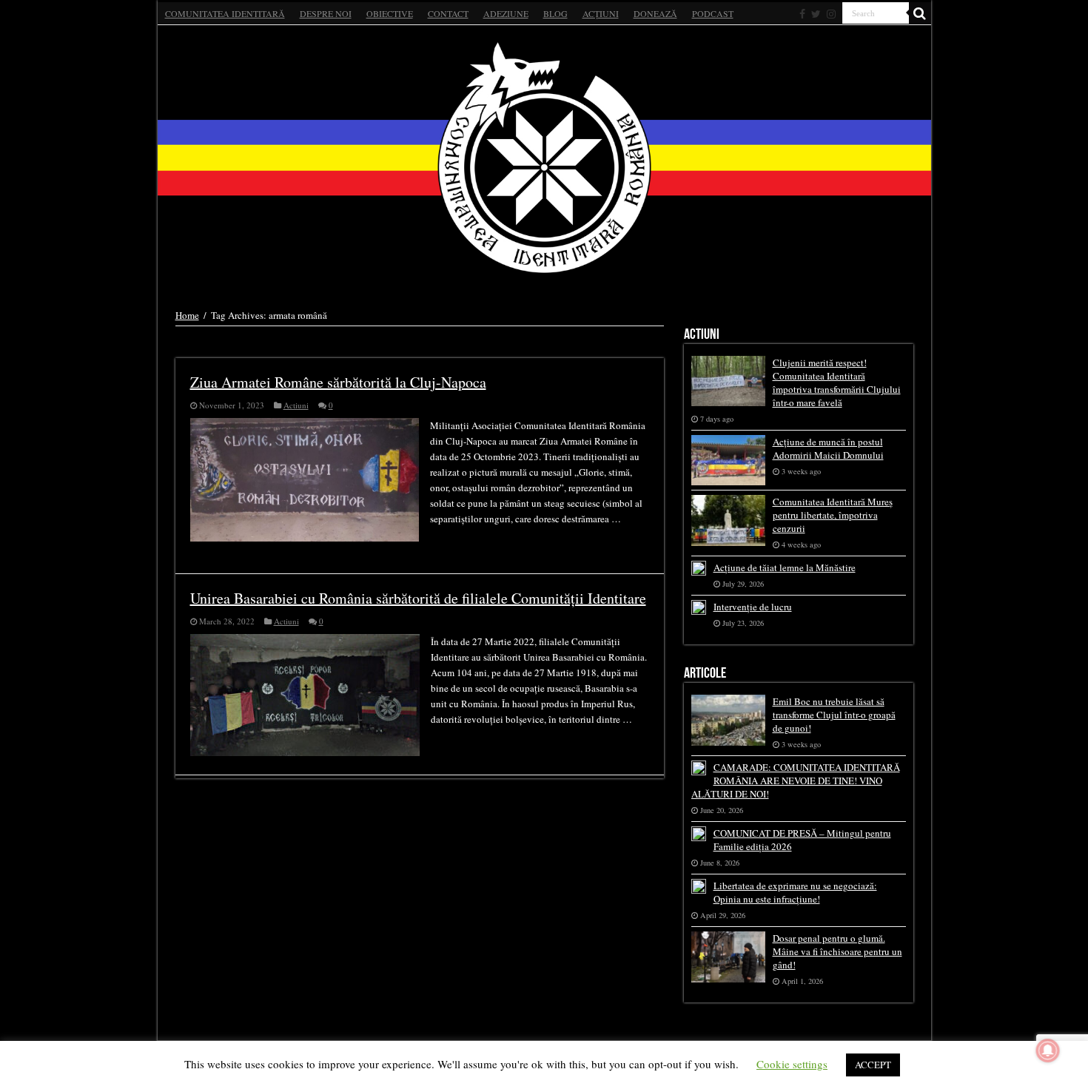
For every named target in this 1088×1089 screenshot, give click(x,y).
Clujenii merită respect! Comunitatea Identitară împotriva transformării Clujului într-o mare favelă (837, 382)
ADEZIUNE (505, 13)
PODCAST (712, 13)
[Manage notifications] (1048, 1050)
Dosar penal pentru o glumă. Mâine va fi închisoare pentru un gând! (837, 951)
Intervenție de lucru (752, 606)
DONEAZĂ (655, 13)
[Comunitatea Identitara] (544, 157)
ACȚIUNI (600, 13)
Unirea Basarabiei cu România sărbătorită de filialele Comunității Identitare (418, 598)
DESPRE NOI (326, 13)
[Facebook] (802, 14)
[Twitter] (816, 14)
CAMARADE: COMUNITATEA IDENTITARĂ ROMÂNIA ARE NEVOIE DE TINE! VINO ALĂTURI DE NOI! (795, 780)
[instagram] (831, 14)
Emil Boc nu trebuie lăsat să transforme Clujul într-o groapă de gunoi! (834, 715)
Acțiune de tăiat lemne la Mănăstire (784, 567)
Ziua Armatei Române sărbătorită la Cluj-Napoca (338, 382)
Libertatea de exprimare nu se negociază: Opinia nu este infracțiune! (795, 892)
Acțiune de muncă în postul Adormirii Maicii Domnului (828, 448)
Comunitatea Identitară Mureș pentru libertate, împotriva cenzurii (833, 515)
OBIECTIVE (389, 13)
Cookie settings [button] (791, 1063)
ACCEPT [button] (873, 1064)
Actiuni (296, 405)
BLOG (555, 13)
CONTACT (448, 13)
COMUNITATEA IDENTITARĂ (225, 13)
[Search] (920, 13)
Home (187, 315)
